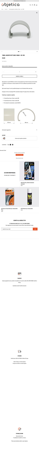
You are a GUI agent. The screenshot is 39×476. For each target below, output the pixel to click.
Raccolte (6, 9)
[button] (18, 51)
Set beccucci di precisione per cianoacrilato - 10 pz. (10, 200)
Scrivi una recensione (20, 154)
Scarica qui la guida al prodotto (20, 138)
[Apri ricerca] (30, 5)
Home (2, 9)
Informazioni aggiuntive (6, 130)
